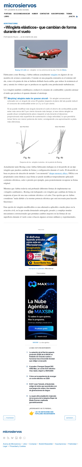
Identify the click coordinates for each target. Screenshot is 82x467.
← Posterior (9, 418)
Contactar (44, 14)
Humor (35, 14)
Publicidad (72, 444)
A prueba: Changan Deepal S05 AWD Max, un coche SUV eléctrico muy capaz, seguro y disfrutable (42, 368)
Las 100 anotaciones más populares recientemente (45, 413)
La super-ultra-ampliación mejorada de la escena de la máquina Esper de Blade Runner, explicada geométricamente (43, 399)
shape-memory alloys (58, 173)
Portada (8, 14)
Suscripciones (57, 14)
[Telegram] (20, 438)
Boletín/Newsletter (46, 444)
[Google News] (4, 438)
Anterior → (70, 418)
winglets (54, 74)
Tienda (69, 14)
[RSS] (8, 438)
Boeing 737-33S (20, 70)
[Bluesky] (12, 438)
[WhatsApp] (24, 438)
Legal (5, 446)
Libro (6, 16)
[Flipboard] (16, 438)
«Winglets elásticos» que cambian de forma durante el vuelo (40, 29)
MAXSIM (35, 342)
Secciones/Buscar (22, 14)
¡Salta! (72, 16)
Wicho (64, 70)
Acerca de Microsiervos (12, 444)
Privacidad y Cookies (18, 446)
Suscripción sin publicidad (36, 268)
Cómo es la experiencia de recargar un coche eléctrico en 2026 (42, 377)
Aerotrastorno (11, 23)
